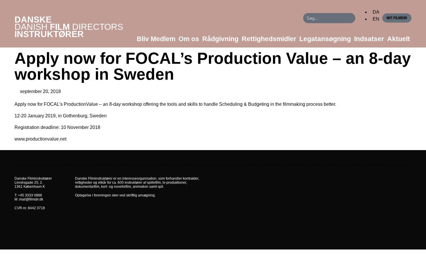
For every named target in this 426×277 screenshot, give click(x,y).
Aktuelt (398, 39)
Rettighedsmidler (269, 39)
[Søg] (350, 18)
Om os (189, 39)
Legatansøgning (325, 39)
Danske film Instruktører (68, 27)
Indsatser (369, 39)
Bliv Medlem (156, 39)
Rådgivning (220, 39)
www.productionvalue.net (41, 138)
